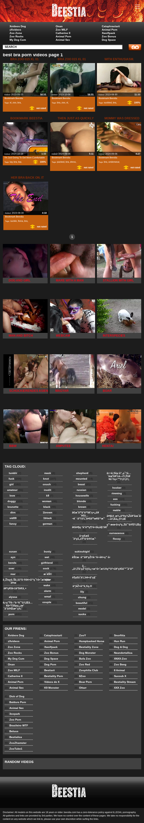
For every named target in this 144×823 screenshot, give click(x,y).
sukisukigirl (84, 551)
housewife (84, 495)
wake (50, 585)
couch (49, 484)
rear (15, 573)
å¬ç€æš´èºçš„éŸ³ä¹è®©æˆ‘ (84, 538)
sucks (84, 614)
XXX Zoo (117, 687)
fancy (15, 523)
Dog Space (109, 39)
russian (84, 489)
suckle (13, 221)
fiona (20, 221)
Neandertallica (120, 652)
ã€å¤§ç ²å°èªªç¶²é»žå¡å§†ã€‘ (85, 529)
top (19, 162)
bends (15, 562)
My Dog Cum (18, 39)
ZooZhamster (15, 742)
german (49, 523)
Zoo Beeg (117, 664)
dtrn (15, 512)
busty (49, 551)
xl (10, 102)
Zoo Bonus (109, 36)
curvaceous (118, 533)
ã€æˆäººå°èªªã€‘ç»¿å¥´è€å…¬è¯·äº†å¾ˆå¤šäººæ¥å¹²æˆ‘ (85, 517)
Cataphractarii (111, 26)
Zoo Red (82, 664)
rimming (119, 493)
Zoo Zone (16, 33)
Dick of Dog (14, 696)
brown (84, 506)
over (15, 568)
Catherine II (63, 33)
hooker (118, 487)
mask (49, 473)
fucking (118, 504)
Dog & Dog (118, 646)
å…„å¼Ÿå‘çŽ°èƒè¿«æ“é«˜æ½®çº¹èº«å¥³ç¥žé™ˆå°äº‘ (85, 568)
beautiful (84, 602)
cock (49, 568)
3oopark (12, 713)
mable (119, 510)
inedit (49, 489)
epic (49, 579)
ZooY (80, 635)
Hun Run (117, 641)
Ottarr (80, 687)
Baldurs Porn (15, 702)
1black (49, 518)
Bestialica (13, 737)
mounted (84, 478)
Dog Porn (48, 664)
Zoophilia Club (86, 670)
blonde (84, 501)
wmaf (49, 596)
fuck (15, 478)
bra (19, 102)
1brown (49, 512)
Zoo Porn (13, 719)
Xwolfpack (108, 33)
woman (49, 501)
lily (84, 591)
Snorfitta (117, 635)
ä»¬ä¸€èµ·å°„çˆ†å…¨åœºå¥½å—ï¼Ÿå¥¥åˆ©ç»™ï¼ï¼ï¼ (119, 478)
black (49, 506)
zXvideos (15, 29)
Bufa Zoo (82, 658)
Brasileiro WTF (16, 725)
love (15, 495)
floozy (119, 538)
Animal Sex (63, 39)
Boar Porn (83, 681)
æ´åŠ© (50, 573)
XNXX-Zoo (118, 658)
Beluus (11, 731)
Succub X (117, 676)
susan (15, 551)
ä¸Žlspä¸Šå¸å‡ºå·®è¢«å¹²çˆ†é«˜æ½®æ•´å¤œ (16, 581)
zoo (14, 102)
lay (11, 162)
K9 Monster (49, 687)
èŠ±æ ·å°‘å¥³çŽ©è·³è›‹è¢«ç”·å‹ (85, 559)
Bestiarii (47, 670)
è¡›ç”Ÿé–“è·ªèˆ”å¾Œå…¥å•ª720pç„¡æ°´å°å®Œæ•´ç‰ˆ (16, 605)
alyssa (15, 596)
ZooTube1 (13, 748)
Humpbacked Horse (89, 641)
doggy (15, 501)
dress (73, 162)
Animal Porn (63, 36)
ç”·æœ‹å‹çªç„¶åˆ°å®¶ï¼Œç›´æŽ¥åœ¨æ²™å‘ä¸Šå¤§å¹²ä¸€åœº (120, 526)
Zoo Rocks (16, 36)
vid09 (15, 518)
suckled (108, 102)
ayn (15, 557)
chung (84, 597)
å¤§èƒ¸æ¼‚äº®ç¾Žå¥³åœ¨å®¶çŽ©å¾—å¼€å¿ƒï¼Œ (120, 517)
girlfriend (49, 562)
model (84, 608)
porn (15, 614)
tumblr (15, 473)
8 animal (72, 12)
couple (49, 602)
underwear (113, 162)
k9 (49, 495)
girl (15, 484)
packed (60, 162)
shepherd (84, 473)
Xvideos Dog (18, 26)
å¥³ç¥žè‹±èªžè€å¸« (15, 590)
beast (84, 484)
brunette (15, 506)
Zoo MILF (62, 29)
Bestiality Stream (122, 681)
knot (49, 478)
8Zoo (80, 676)
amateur (15, 489)
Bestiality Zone (86, 646)
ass (118, 498)
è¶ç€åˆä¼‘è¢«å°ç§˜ (84, 579)
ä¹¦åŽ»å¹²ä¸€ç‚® (84, 586)
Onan (59, 26)
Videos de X (49, 681)
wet (50, 557)
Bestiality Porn (51, 676)
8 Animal (117, 670)
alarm (49, 590)
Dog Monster (85, 652)
